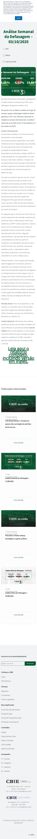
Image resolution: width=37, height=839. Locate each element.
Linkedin (7, 771)
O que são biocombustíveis (10, 710)
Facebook (7, 767)
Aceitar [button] (19, 18)
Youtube (7, 759)
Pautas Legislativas (8, 699)
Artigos (3, 732)
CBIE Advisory (6, 681)
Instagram (7, 763)
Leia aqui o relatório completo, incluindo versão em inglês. (18, 355)
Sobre (3, 677)
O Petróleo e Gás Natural (10, 722)
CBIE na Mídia (6, 744)
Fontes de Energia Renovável (11, 718)
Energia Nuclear (6, 714)
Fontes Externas (12, 417)
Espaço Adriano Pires (8, 736)
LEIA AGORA (18, 443)
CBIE (7, 49)
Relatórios (4, 691)
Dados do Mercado (7, 749)
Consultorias (5, 695)
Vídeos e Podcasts (7, 740)
